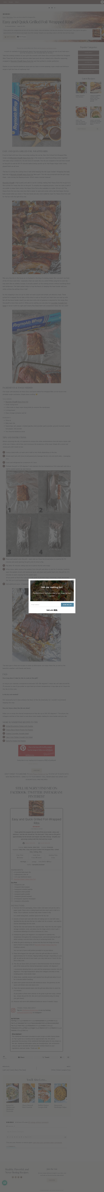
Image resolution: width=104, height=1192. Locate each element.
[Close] (73, 581)
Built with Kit (52, 610)
